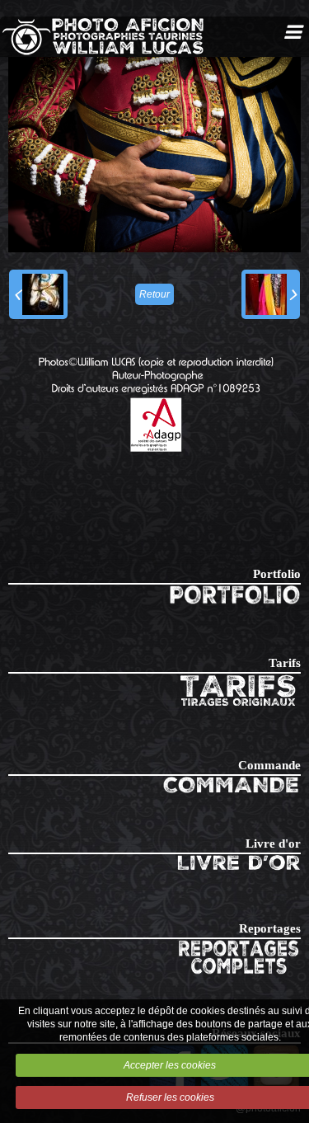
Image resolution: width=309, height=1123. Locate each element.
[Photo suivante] (270, 294)
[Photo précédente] (38, 294)
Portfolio (277, 573)
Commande (269, 765)
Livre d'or (273, 843)
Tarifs (285, 663)
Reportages (270, 928)
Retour (154, 294)
